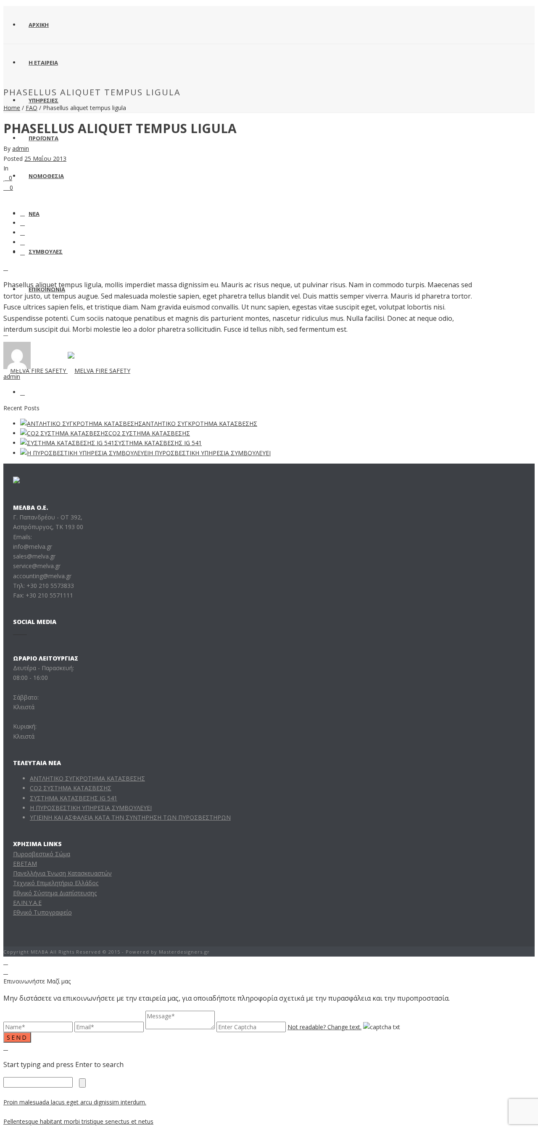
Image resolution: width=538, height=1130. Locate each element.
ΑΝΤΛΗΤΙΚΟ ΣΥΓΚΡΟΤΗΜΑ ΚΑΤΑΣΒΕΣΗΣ (199, 423)
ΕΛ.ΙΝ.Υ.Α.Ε (27, 903)
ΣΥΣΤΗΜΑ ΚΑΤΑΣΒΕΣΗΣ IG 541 (158, 443)
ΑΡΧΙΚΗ (39, 25)
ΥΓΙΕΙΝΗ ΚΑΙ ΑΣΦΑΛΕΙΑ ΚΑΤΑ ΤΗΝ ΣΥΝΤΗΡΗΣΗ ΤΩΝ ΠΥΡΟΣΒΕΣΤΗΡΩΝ (130, 817)
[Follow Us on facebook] (15, 632)
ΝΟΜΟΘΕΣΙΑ (46, 176)
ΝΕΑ (34, 214)
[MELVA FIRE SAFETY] (66, 371)
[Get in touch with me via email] (22, 392)
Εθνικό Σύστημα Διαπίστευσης (55, 893)
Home (11, 108)
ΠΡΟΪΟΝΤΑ (43, 138)
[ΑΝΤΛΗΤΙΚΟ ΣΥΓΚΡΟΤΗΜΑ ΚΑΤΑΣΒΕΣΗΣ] (81, 423)
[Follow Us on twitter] (24, 632)
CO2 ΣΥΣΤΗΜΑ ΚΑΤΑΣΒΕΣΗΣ (149, 433)
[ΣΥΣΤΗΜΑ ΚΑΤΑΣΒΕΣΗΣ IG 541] (67, 443)
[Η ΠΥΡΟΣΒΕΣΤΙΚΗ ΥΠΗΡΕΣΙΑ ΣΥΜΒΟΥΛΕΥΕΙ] (84, 453)
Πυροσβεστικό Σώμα (41, 854)
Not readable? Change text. (324, 1027)
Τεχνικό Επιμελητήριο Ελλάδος (55, 883)
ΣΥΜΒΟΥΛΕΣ (46, 251)
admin (20, 148)
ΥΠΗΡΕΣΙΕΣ (43, 100)
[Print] (5, 268)
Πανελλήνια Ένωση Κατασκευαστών (62, 873)
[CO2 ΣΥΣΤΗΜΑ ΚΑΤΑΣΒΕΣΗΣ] (64, 433)
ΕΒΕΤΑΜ (25, 864)
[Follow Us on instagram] (20, 632)
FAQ (31, 108)
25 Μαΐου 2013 (45, 159)
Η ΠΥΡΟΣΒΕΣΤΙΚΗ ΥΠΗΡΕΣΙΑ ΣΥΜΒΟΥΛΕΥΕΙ (210, 453)
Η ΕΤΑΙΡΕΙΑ (43, 62)
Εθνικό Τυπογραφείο (42, 912)
